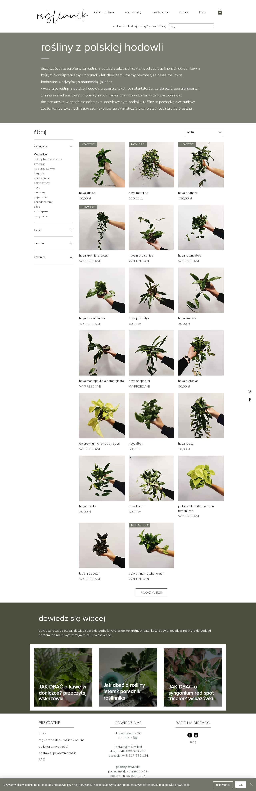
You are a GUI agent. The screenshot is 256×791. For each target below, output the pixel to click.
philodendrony (43, 202)
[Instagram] (249, 391)
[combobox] (204, 132)
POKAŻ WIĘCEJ (152, 593)
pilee (37, 207)
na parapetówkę (44, 168)
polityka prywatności (53, 746)
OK (241, 785)
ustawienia (223, 785)
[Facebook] (249, 399)
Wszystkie (40, 154)
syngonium (41, 216)
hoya (37, 187)
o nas (42, 733)
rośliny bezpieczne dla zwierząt (48, 161)
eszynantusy (42, 183)
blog (193, 742)
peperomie (40, 197)
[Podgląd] (151, 227)
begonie (39, 173)
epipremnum (42, 178)
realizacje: (115, 755)
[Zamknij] (251, 784)
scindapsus (41, 211)
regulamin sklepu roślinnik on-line (62, 740)
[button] (219, 12)
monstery (40, 192)
